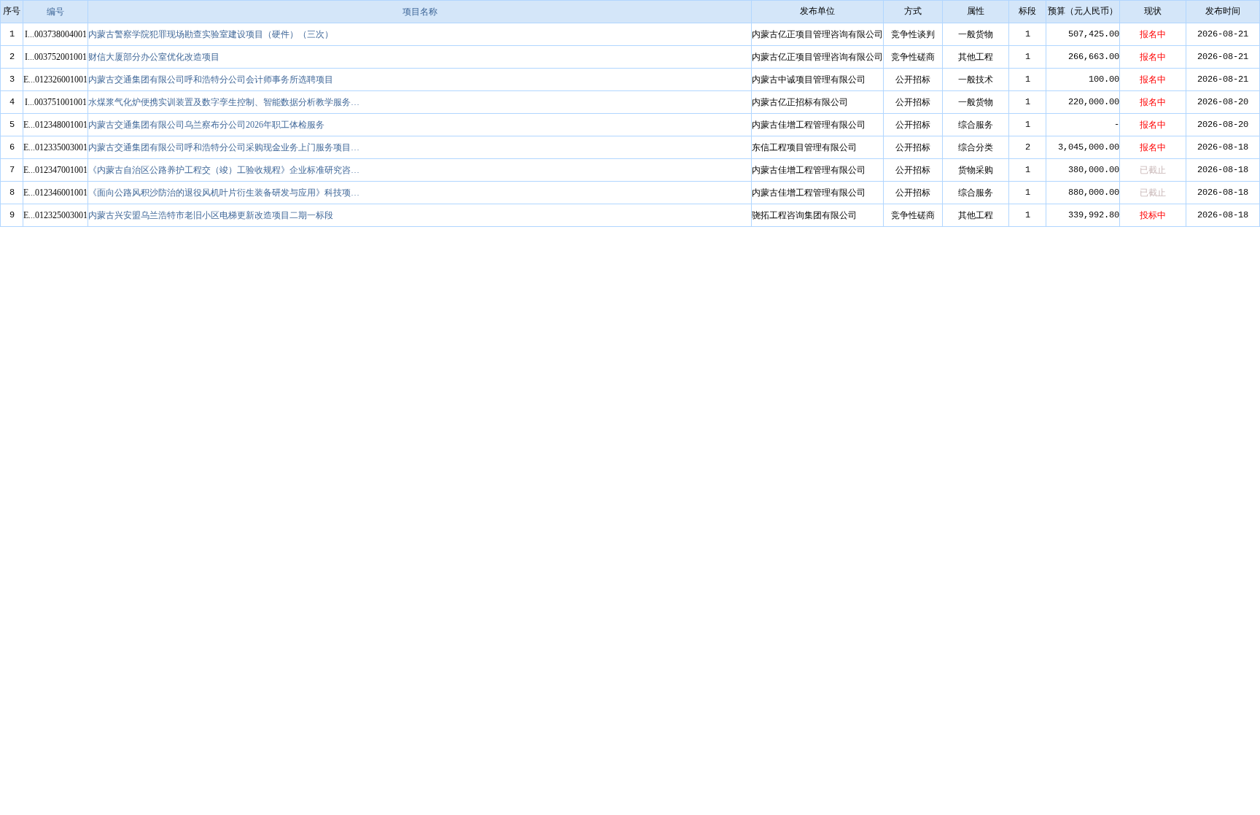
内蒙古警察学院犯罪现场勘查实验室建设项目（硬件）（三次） (210, 34)
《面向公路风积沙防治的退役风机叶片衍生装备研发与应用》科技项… (223, 193)
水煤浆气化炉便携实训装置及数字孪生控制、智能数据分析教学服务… (223, 102)
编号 (55, 12)
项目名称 (420, 12)
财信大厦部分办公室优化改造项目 (153, 57)
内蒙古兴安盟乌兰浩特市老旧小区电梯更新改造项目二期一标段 (210, 215)
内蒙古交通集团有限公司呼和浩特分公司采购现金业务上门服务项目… (223, 147)
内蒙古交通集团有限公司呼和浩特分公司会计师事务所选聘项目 (210, 79)
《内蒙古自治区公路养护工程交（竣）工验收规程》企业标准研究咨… (223, 170)
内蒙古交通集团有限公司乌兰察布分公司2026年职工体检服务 (206, 125)
